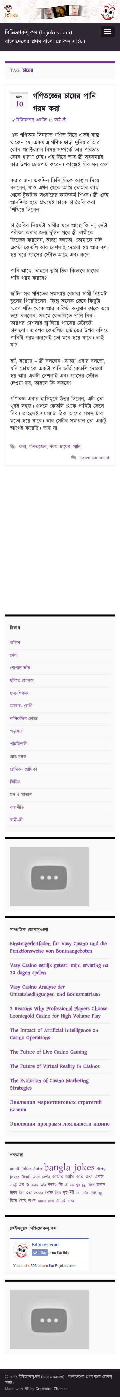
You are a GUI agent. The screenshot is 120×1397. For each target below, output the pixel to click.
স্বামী (63, 1201)
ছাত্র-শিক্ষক (19, 693)
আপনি (46, 1177)
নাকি (86, 1193)
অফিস (15, 642)
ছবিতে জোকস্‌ (22, 680)
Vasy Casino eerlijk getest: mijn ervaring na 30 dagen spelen (59, 969)
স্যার (71, 1201)
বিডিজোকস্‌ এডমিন (31, 120)
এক (89, 1177)
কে (72, 1185)
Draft (26, 1177)
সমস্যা (42, 1201)
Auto (37, 1169)
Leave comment (94, 457)
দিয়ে (58, 1193)
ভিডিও (15, 782)
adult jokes (20, 1169)
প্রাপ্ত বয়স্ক (18, 757)
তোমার (38, 1193)
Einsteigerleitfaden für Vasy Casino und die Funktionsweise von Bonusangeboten (58, 947)
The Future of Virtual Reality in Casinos (55, 1066)
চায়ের (65, 446)
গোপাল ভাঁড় (20, 668)
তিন (21, 1193)
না (72, 1192)
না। (78, 1193)
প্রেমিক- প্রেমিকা (23, 769)
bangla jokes (69, 1167)
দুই (65, 1193)
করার (35, 1185)
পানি (77, 446)
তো (29, 1192)
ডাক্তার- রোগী (21, 706)
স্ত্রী (57, 1201)
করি (43, 1185)
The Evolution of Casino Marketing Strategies (49, 1084)
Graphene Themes (51, 1389)
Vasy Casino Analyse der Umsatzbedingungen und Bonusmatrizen (55, 990)
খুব (78, 1185)
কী (66, 1185)
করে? (52, 1185)
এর (21, 1185)
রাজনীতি (17, 807)
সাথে (51, 1201)
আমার (57, 1177)
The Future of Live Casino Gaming (48, 1052)
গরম (53, 446)
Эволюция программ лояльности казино (60, 1124)
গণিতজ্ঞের (38, 446)
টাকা (13, 1193)
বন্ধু (100, 1193)
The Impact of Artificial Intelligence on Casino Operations (54, 1034)
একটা (99, 1177)
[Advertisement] (60, 539)
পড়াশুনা (16, 731)
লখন (32, 1201)
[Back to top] (105, 1382)
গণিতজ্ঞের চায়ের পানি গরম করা (64, 103)
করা (22, 446)
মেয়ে (22, 1201)
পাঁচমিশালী (18, 744)
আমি (69, 1177)
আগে (36, 1177)
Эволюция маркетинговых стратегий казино (56, 1106)
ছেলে (91, 1185)
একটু (13, 1185)
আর (79, 1177)
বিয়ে (13, 1201)
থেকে (49, 1193)
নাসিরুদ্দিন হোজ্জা (24, 719)
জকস (101, 1185)
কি (61, 1185)
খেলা (14, 655)
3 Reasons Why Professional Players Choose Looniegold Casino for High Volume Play (58, 1012)
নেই (93, 1193)
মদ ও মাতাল (21, 795)
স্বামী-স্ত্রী (60, 120)
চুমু (84, 1185)
